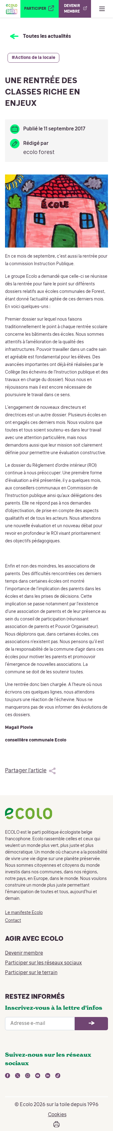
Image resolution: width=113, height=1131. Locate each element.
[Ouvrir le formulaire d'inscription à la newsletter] (91, 1023)
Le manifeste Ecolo (24, 913)
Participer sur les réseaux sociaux (43, 963)
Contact (13, 920)
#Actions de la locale (33, 57)
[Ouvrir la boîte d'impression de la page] (56, 1124)
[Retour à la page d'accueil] (11, 9)
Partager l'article (25, 771)
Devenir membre (24, 953)
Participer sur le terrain (31, 972)
